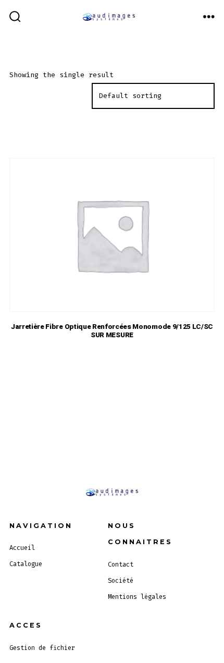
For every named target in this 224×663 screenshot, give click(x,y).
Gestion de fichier (42, 648)
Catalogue (25, 564)
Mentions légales (137, 597)
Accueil (22, 548)
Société (120, 580)
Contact (120, 564)
